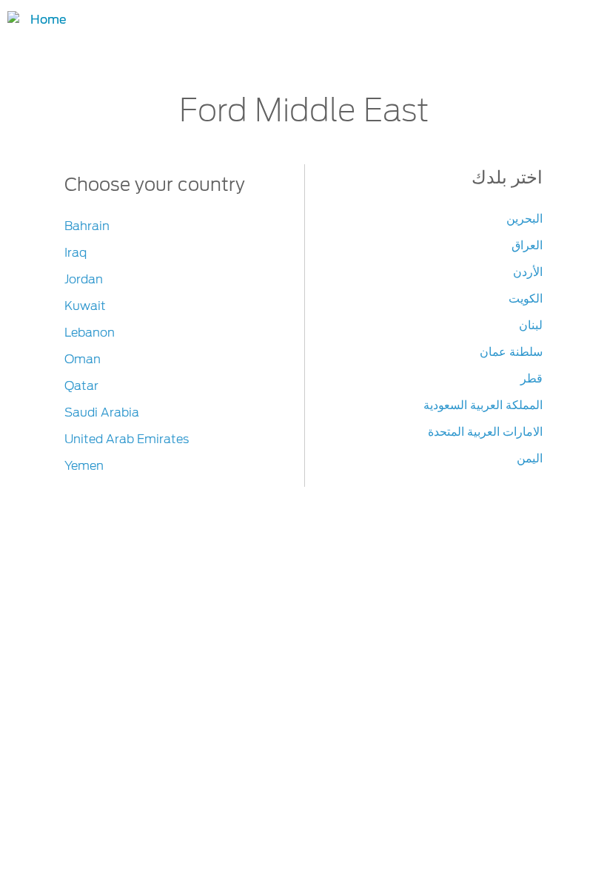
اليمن (530, 458)
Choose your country (154, 184)
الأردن (528, 272)
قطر (531, 378)
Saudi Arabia (101, 412)
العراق (527, 245)
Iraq (75, 253)
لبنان (531, 325)
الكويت (526, 298)
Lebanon (89, 333)
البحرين (524, 219)
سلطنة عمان (511, 352)
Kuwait (85, 306)
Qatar (81, 386)
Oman (82, 359)
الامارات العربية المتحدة (485, 432)
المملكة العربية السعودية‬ (483, 405)
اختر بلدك (507, 177)
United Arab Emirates (126, 439)
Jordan (83, 279)
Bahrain (87, 226)
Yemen (84, 466)
